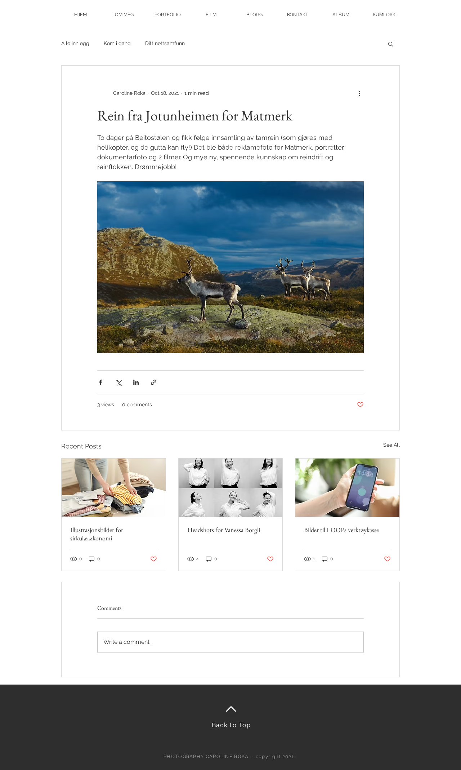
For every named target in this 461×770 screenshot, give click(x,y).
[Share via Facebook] (100, 382)
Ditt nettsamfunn (165, 43)
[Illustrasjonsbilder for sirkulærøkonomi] (114, 488)
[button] (390, 44)
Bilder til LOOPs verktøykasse (341, 530)
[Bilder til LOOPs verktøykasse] (347, 488)
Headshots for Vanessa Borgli (223, 530)
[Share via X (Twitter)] (118, 382)
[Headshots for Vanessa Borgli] (231, 488)
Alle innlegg (75, 43)
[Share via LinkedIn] (136, 382)
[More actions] (359, 93)
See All (391, 445)
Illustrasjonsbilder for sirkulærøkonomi (96, 534)
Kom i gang (117, 43)
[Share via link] (153, 382)
